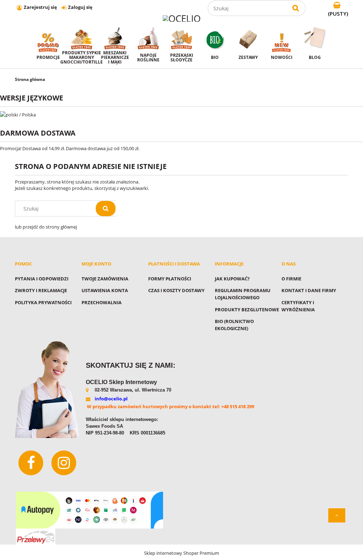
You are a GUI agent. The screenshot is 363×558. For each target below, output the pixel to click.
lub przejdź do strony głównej (46, 227)
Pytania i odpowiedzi (41, 278)
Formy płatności (169, 278)
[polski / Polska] (18, 114)
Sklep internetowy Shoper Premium (181, 553)
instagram (63, 462)
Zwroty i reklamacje (41, 290)
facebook (30, 462)
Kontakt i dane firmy (308, 290)
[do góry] (336, 515)
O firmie (291, 278)
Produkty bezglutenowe (247, 309)
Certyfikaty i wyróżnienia (298, 306)
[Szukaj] (295, 8)
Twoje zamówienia (105, 278)
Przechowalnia (102, 302)
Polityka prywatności (43, 302)
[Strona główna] (182, 18)
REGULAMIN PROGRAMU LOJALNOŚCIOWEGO (242, 294)
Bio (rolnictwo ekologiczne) (234, 325)
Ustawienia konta (105, 290)
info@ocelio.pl (111, 398)
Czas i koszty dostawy (176, 290)
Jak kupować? (232, 278)
